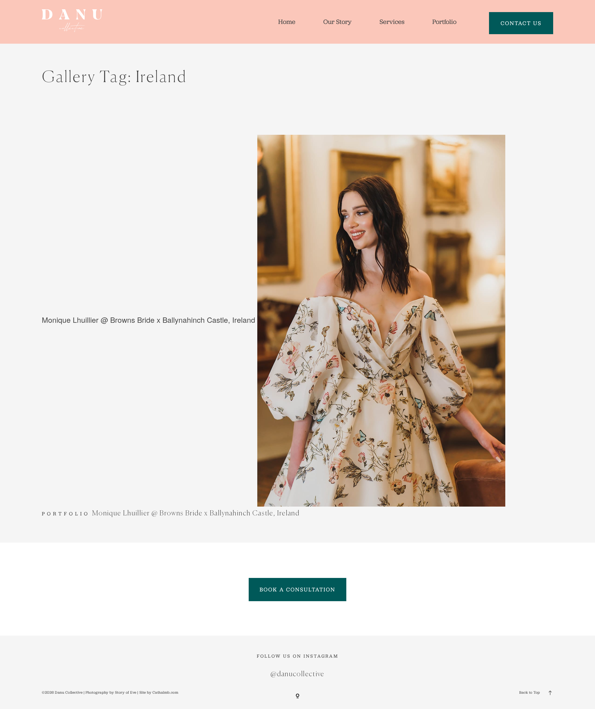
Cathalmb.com (165, 692)
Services (392, 21)
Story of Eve (125, 692)
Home (286, 21)
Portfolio (444, 21)
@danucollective (297, 674)
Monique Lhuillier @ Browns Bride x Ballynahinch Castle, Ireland (148, 319)
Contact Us (521, 23)
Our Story (337, 21)
